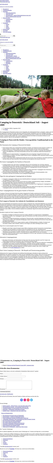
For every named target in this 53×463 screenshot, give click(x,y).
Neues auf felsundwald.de (7, 413)
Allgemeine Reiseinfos (11, 12)
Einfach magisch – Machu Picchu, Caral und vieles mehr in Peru (17, 405)
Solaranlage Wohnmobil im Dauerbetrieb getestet (13, 424)
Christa (6, 129)
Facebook (12, 448)
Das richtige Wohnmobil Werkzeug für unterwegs (13, 423)
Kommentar (3, 389)
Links (4, 441)
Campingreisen (9, 19)
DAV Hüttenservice (15, 247)
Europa (7, 24)
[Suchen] (0, 34)
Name (1, 373)
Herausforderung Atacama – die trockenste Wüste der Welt (15, 407)
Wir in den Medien (7, 32)
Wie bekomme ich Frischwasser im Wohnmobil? (13, 415)
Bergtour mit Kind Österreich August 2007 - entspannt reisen (20, 365)
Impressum (5, 440)
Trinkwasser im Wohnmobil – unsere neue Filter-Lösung (15, 426)
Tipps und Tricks (9, 14)
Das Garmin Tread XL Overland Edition (11, 421)
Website (1, 378)
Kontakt (5, 442)
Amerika (8, 28)
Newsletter (5, 30)
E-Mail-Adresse (3, 376)
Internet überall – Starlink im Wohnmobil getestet (13, 416)
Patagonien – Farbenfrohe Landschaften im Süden (14, 409)
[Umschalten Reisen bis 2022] (24, 59)
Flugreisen (8, 21)
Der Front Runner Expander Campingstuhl (12, 420)
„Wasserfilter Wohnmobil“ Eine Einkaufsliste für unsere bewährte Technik (19, 419)
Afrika (7, 26)
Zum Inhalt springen (4, 0)
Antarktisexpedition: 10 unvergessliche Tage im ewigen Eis (16, 408)
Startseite (1, 119)
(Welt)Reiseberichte (7, 10)
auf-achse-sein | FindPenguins (6, 394)
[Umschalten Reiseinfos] (24, 52)
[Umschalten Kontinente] (24, 64)
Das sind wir (6, 9)
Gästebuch (5, 444)
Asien (7, 25)
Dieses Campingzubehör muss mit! (13, 16)
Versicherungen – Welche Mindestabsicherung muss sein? (18, 15)
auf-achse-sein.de (8, 446)
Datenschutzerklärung (8, 438)
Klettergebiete (6, 29)
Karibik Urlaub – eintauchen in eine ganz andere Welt (14, 410)
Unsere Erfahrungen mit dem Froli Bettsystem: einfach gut (15, 418)
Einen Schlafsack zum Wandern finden (11, 425)
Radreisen (8, 20)
